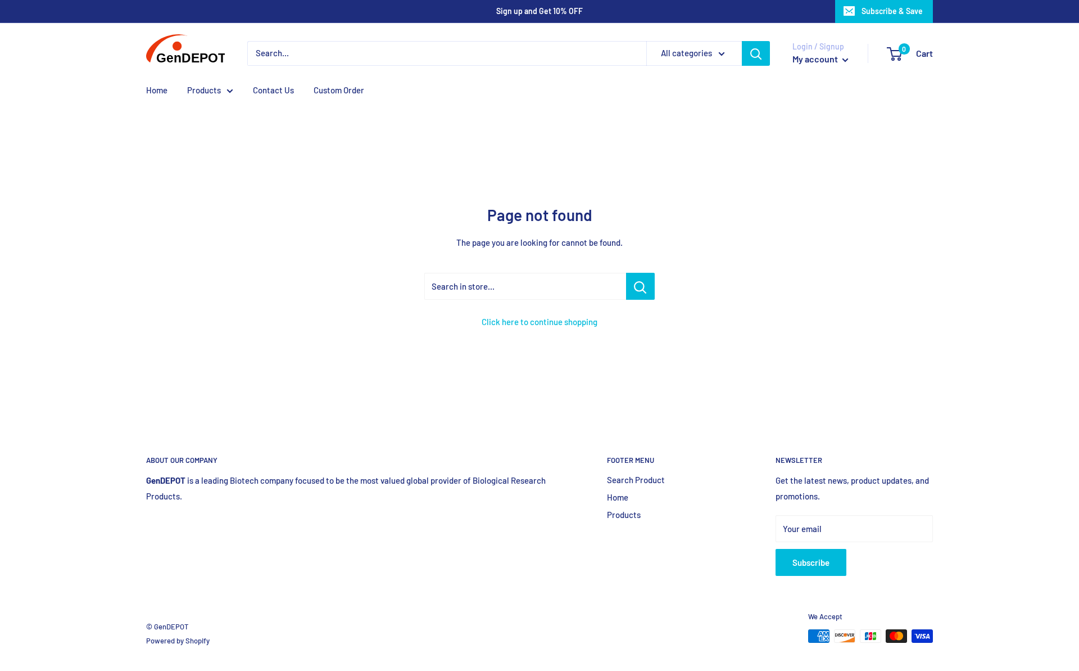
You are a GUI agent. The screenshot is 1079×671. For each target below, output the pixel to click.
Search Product (636, 480)
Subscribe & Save (892, 11)
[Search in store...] (640, 286)
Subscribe (810, 562)
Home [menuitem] (156, 90)
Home (617, 497)
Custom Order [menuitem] (339, 90)
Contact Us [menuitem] (273, 90)
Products (624, 515)
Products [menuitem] (204, 90)
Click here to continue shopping (539, 322)
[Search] (756, 53)
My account (816, 58)
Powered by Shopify (178, 640)
